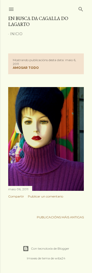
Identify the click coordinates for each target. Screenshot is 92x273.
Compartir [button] (16, 196)
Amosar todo (26, 68)
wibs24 (60, 258)
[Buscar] (81, 8)
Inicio (16, 34)
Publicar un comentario (45, 196)
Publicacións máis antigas (60, 217)
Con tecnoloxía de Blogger (50, 248)
